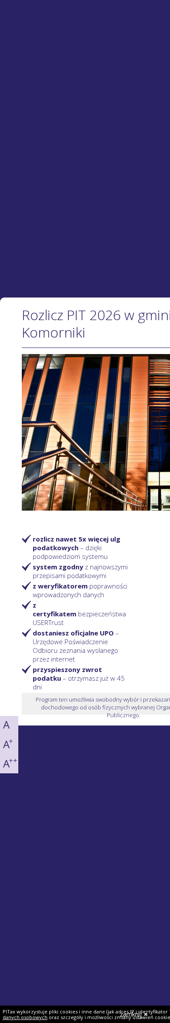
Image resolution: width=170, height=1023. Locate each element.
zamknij (131, 1014)
